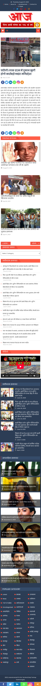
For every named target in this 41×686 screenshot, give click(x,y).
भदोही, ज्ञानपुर (34, 632)
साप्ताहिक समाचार (10, 458)
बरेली (18, 637)
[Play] (3, 376)
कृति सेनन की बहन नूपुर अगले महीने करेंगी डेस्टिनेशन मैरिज (18, 533)
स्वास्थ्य (32, 666)
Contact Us (33, 4)
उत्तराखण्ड (5, 633)
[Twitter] (6, 82)
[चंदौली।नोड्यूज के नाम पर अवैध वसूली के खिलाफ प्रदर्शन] (20, 185)
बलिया (32, 627)
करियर (5, 637)
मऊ (31, 636)
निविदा (18, 611)
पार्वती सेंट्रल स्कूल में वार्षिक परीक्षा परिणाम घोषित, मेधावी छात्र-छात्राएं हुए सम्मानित (21, 312)
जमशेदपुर (5, 662)
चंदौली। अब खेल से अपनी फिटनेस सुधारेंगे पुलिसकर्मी (7, 243)
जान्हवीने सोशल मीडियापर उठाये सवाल (12, 548)
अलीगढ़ (5, 616)
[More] (22, 82)
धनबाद (18, 599)
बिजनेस (18, 641)
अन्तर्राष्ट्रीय (6, 611)
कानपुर (5, 641)
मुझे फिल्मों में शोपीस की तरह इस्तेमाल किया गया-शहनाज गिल (19, 487)
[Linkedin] (10, 82)
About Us (13, 4)
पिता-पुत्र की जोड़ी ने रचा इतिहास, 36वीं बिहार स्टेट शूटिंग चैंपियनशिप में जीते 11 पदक (19, 276)
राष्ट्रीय (32, 603)
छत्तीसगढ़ (5, 658)
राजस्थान (32, 594)
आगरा (4, 620)
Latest (5, 594)
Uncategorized (8, 607)
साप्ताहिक (33, 662)
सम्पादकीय (33, 658)
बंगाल (18, 633)
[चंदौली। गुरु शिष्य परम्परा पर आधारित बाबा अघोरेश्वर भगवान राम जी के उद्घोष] (20, 152)
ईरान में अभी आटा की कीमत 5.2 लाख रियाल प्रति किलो (19, 319)
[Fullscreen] (38, 376)
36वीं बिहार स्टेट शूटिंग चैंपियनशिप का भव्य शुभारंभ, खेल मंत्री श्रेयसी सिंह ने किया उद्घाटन (21, 294)
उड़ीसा (4, 624)
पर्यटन (18, 624)
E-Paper (20, 6)
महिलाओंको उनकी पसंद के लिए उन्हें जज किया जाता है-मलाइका (19, 502)
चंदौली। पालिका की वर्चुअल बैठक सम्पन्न (36, 243)
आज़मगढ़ (32, 615)
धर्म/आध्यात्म (20, 603)
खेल (4, 645)
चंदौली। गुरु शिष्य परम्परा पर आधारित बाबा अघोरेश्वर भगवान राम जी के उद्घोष (18, 164)
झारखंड (18, 594)
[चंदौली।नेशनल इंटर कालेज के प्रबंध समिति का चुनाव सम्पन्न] (20, 218)
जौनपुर (32, 623)
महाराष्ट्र (18, 658)
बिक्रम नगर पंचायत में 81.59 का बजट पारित (16, 343)
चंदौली (32, 619)
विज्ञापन (32, 649)
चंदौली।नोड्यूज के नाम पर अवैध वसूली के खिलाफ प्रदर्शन (18, 197)
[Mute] (34, 376)
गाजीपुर (5, 650)
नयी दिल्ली (19, 607)
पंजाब (18, 616)
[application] (20, 367)
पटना (18, 620)
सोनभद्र (32, 644)
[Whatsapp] (14, 82)
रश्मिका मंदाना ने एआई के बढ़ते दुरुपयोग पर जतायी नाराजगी (18, 517)
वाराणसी (32, 611)
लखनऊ (32, 607)
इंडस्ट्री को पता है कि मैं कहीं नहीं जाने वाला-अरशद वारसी (17, 578)
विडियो (32, 654)
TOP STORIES (7, 603)
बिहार (18, 645)
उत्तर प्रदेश (5, 628)
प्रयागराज (19, 628)
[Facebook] (2, 82)
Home (6, 4)
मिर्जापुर (32, 640)
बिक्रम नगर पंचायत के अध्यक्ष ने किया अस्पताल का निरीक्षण (20, 325)
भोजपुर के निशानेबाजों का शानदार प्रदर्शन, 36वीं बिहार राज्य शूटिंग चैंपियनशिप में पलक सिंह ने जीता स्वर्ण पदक (20, 267)
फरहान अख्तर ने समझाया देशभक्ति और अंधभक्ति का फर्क (17, 563)
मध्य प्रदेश (19, 650)
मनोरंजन (19, 654)
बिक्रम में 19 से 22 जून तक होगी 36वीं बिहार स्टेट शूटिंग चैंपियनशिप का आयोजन (19, 303)
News (4, 599)
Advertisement (23, 4)
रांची (17, 662)
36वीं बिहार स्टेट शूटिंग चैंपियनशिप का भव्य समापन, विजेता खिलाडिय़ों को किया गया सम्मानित (20, 285)
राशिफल (32, 599)
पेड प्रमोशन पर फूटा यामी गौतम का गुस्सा (13, 471)
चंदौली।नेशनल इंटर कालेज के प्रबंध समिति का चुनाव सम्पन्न (20, 230)
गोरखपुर (5, 654)
